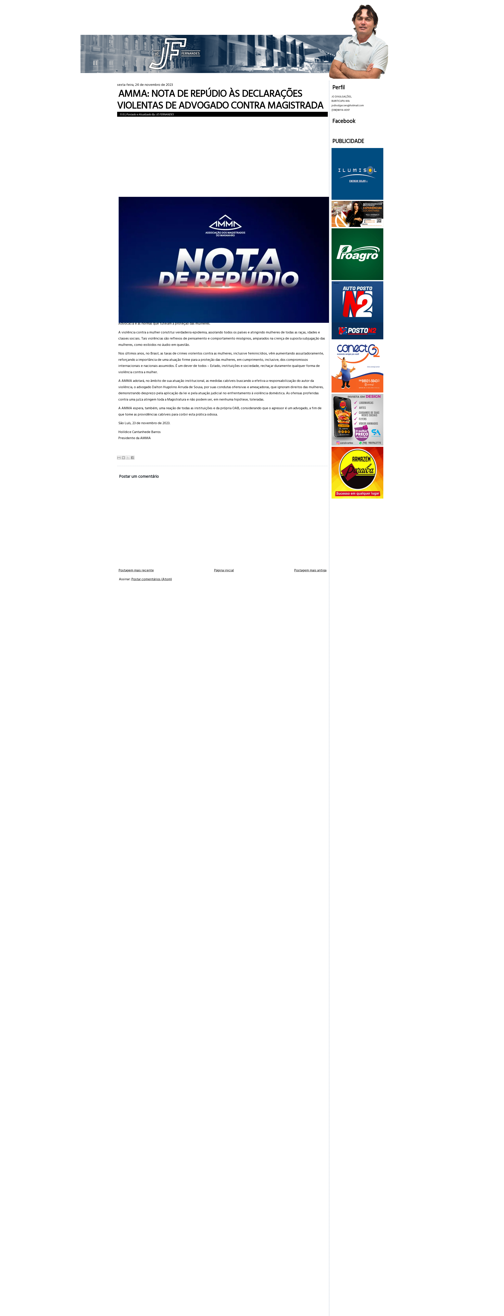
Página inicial (224, 570)
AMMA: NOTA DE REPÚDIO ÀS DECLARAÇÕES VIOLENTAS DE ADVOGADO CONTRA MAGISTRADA (220, 99)
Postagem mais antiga (310, 570)
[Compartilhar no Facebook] (132, 458)
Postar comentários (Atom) (151, 579)
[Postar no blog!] (123, 458)
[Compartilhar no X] (128, 458)
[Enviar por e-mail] (119, 458)
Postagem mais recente (136, 570)
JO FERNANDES (165, 114)
